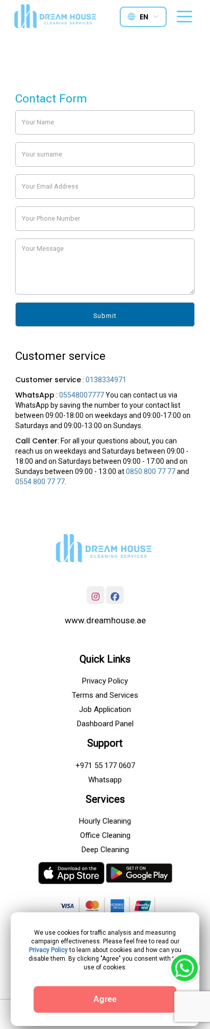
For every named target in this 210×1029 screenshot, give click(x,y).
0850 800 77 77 (150, 471)
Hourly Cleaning (105, 821)
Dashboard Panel (105, 723)
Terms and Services (105, 695)
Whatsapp (105, 779)
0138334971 (106, 380)
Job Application (105, 709)
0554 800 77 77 (40, 482)
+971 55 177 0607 (105, 765)
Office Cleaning (105, 835)
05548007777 (81, 395)
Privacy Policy (105, 680)
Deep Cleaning (105, 849)
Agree (105, 999)
